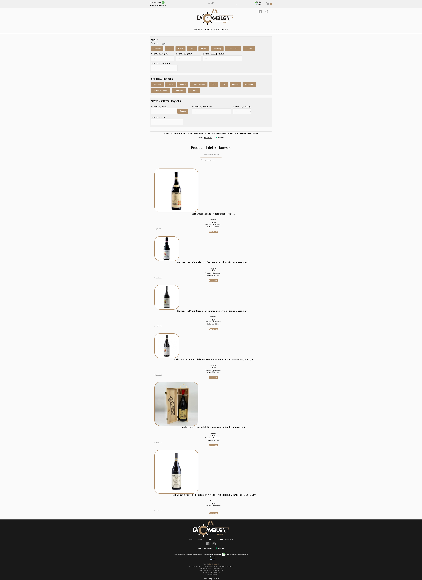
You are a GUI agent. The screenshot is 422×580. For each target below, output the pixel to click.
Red (169, 49)
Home (198, 29)
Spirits (170, 84)
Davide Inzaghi (214, 564)
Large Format (233, 49)
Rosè (192, 49)
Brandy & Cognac (160, 90)
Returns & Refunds (225, 539)
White (180, 49)
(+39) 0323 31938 (155, 2)
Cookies (216, 579)
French (203, 49)
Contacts (221, 29)
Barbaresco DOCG (213, 227)
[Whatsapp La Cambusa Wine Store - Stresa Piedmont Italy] (163, 2)
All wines (157, 49)
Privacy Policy (207, 579)
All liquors (194, 90)
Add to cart (213, 232)
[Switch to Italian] (259, 4)
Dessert (249, 49)
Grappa (235, 84)
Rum (214, 84)
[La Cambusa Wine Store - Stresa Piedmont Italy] (215, 16)
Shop (208, 29)
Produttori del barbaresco (213, 224)
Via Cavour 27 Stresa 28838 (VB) (237, 554)
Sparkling (217, 49)
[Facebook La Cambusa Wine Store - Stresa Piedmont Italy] (260, 12)
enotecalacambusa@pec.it (212, 554)
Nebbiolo (213, 219)
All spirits (157, 84)
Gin (224, 84)
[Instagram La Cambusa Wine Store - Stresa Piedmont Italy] (266, 12)
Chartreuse (179, 90)
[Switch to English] (258, 2)
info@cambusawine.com (158, 5)
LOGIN (211, 3)
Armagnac (249, 84)
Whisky (183, 84)
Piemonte (213, 222)
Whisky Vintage (199, 84)
